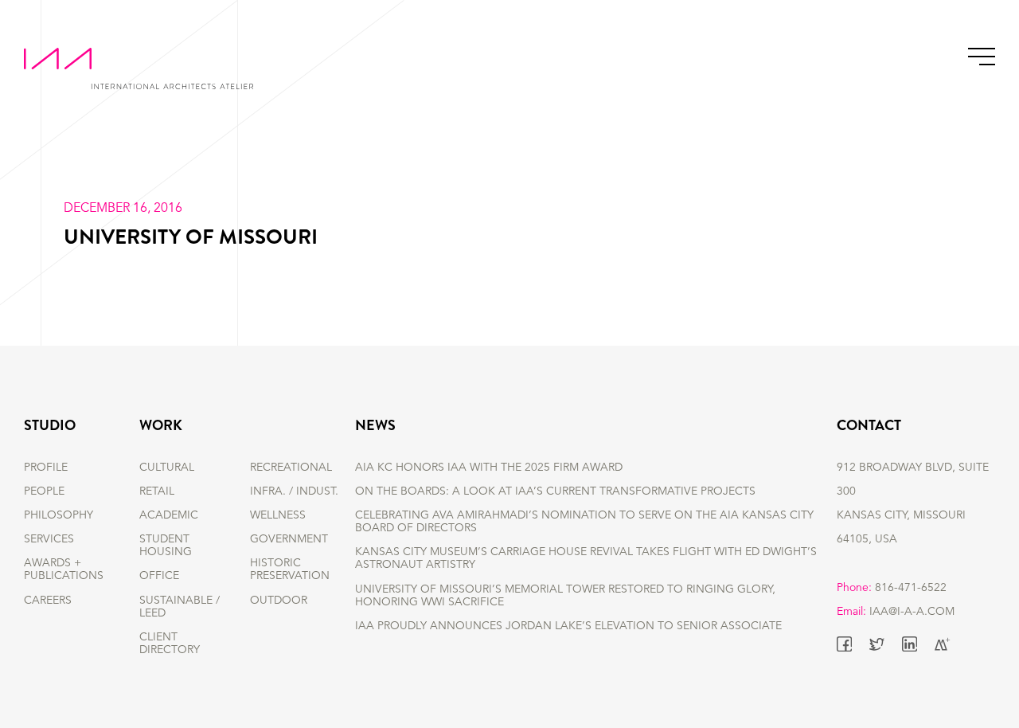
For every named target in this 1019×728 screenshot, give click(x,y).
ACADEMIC (168, 515)
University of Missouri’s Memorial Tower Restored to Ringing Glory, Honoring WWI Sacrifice (565, 596)
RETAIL (156, 491)
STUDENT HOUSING (165, 546)
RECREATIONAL (291, 467)
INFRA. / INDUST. (294, 491)
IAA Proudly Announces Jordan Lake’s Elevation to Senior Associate (568, 626)
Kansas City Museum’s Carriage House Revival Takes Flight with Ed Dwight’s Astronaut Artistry (586, 558)
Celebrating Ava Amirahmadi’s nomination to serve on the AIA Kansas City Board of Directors (584, 522)
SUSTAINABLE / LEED (179, 607)
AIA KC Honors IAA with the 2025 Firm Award (489, 467)
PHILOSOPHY (58, 515)
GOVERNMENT (289, 539)
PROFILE (46, 467)
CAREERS (48, 600)
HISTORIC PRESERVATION (290, 569)
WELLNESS (278, 515)
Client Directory (169, 644)
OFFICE (159, 575)
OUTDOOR (278, 600)
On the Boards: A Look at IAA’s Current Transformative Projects (555, 491)
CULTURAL (166, 467)
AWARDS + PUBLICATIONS (63, 569)
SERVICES (49, 539)
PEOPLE (44, 491)
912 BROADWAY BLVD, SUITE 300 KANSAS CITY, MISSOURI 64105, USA (913, 503)
